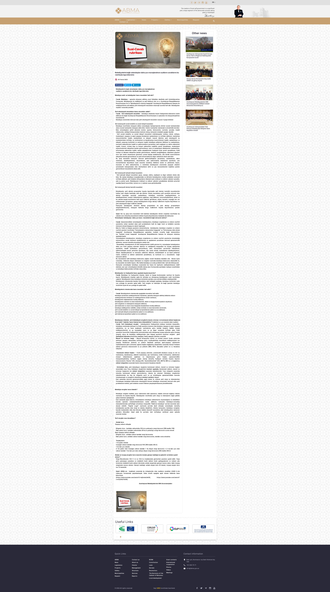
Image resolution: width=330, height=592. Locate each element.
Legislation (130, 20)
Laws (151, 565)
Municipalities (182, 20)
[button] (117, 536)
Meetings (169, 572)
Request (196, 20)
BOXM (151, 559)
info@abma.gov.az (192, 568)
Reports (134, 576)
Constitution (153, 562)
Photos (168, 567)
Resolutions (153, 570)
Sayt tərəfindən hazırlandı (164, 588)
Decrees (151, 568)
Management (136, 568)
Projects (154, 20)
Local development (155, 578)
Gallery (167, 20)
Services (135, 573)
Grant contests (171, 559)
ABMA (117, 20)
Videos (168, 570)
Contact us (123, 22)
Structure (135, 570)
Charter (134, 565)
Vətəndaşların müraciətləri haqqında (147, 230)
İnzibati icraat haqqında (128, 234)
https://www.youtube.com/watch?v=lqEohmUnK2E (133, 477)
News (144, 20)
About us (135, 562)
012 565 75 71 (191, 565)
